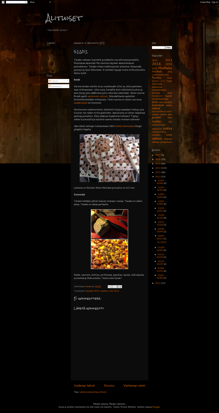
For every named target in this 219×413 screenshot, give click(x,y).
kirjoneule (158, 105)
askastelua (157, 86)
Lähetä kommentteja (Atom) (93, 391)
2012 (154, 60)
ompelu (155, 114)
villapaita (168, 138)
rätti (170, 121)
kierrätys (168, 102)
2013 (169, 60)
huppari (168, 95)
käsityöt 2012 (92, 290)
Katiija (88, 286)
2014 (156, 63)
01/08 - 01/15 (161, 269)
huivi (170, 92)
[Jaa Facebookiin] (117, 286)
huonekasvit (157, 96)
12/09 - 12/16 (161, 195)
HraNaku (165, 67)
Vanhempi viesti (134, 385)
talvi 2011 (114, 290)
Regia (169, 77)
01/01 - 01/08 (161, 276)
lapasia (156, 108)
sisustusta (157, 128)
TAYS (162, 81)
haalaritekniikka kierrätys (159, 91)
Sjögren (155, 81)
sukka (167, 128)
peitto (164, 114)
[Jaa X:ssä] (114, 286)
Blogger (156, 406)
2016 (154, 68)
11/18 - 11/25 (161, 216)
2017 (158, 154)
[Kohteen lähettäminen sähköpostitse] (109, 286)
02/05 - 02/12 (161, 237)
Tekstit (54, 80)
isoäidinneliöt (81, 102)
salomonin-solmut (98, 96)
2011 (158, 283)
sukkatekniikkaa (159, 131)
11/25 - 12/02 (161, 209)
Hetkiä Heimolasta (125, 126)
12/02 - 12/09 (161, 202)
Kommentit (56, 86)
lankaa (169, 105)
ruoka (156, 121)
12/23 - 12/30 (161, 189)
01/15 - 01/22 (161, 262)
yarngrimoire (166, 141)
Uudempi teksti (84, 385)
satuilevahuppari (159, 124)
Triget (169, 80)
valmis (157, 138)
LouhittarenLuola (160, 74)
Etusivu (109, 385)
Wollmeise (157, 83)
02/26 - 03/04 (161, 230)
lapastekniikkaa (159, 111)
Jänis (169, 71)
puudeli (156, 117)
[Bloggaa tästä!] (112, 286)
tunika (169, 134)
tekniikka (156, 134)
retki (170, 117)
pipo (170, 114)
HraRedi (157, 71)
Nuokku (156, 77)
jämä (154, 102)
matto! (169, 111)
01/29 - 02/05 (161, 249)
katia (161, 102)
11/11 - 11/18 (161, 223)
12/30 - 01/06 (161, 182)
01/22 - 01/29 (161, 256)
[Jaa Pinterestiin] (120, 286)
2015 (169, 64)
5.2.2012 (161, 242)
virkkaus (156, 141)
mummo (104, 290)
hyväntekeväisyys (160, 98)
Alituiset (64, 17)
